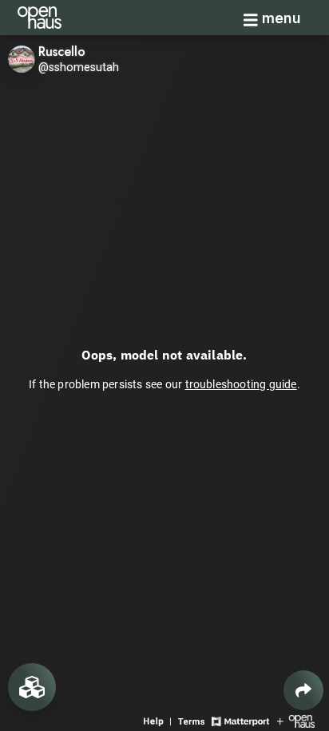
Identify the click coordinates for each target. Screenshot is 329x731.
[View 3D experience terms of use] (193, 720)
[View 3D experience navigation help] (159, 720)
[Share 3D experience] (303, 690)
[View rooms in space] (32, 687)
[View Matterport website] (240, 720)
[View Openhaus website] (296, 720)
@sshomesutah (78, 67)
